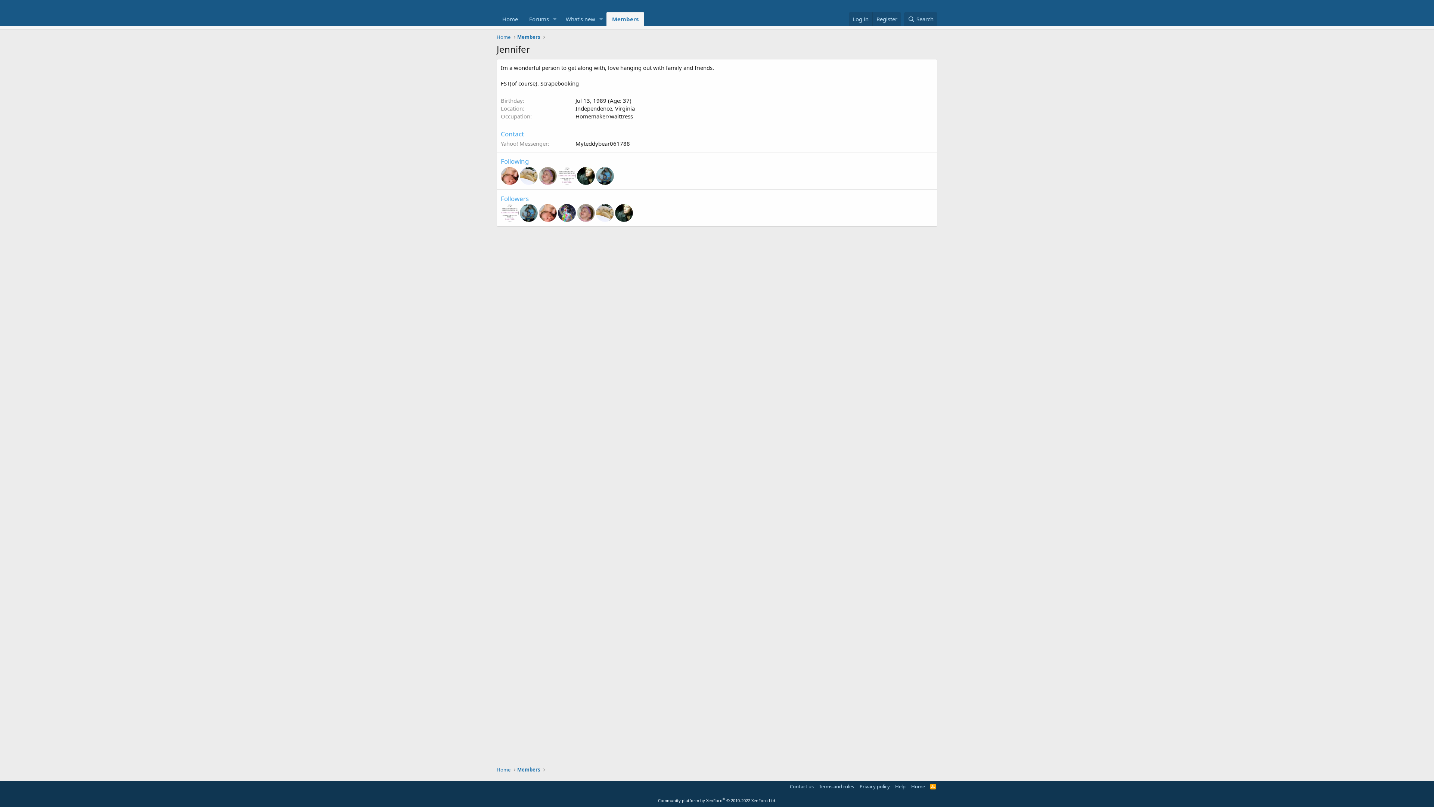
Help (900, 786)
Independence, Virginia (605, 108)
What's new (580, 19)
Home (510, 19)
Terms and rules (836, 786)
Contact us (802, 786)
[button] (555, 19)
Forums (539, 19)
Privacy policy (875, 786)
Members (625, 19)
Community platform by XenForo (717, 800)
